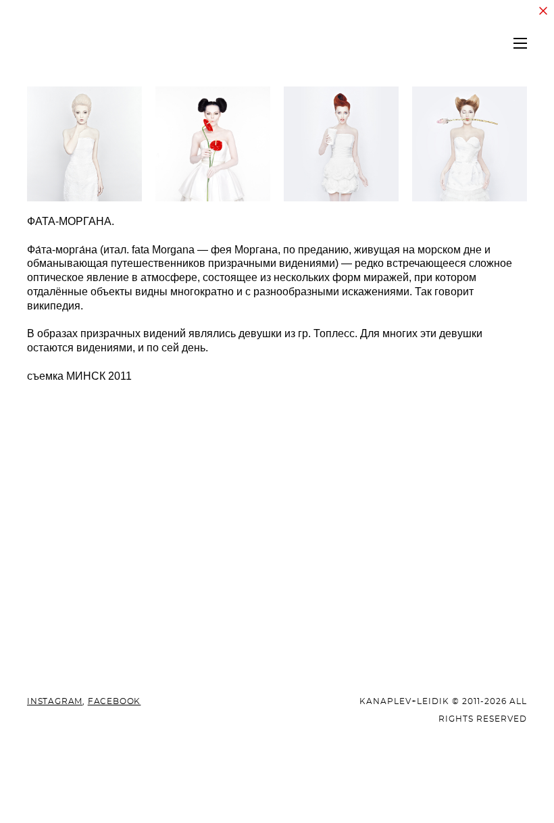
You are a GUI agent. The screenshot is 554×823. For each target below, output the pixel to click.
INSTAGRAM (54, 701)
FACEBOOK (114, 701)
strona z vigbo (277, 791)
